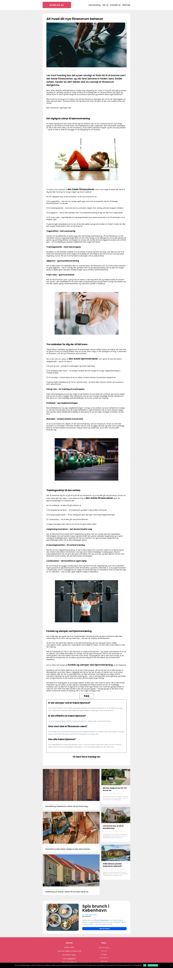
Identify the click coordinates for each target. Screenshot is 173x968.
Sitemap (126, 5)
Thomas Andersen (59, 804)
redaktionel (122, 70)
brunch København (102, 920)
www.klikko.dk (71, 962)
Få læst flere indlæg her (86, 756)
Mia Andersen (117, 793)
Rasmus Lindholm (59, 846)
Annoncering (95, 5)
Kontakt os (115, 5)
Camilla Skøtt (71, 70)
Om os (105, 5)
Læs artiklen (104, 929)
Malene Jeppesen (59, 889)
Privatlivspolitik (152, 965)
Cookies (104, 954)
